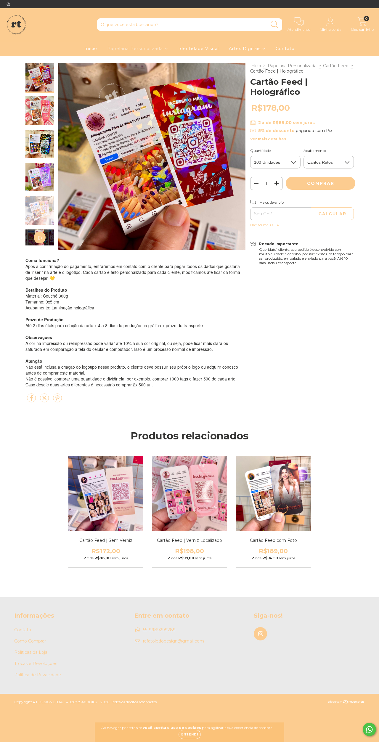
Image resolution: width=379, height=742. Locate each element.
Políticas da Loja (30, 652)
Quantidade (260, 150)
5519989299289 (159, 629)
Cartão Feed (336, 65)
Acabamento (314, 150)
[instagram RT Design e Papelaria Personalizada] (8, 4)
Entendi (189, 734)
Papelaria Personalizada (135, 48)
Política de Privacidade (37, 674)
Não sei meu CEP (265, 225)
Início (90, 48)
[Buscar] (275, 25)
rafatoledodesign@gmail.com (173, 641)
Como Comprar (30, 641)
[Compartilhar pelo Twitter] (45, 400)
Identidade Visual (198, 48)
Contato (285, 48)
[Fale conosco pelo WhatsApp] (369, 729)
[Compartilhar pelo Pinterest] (57, 400)
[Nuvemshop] (346, 702)
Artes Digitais (245, 48)
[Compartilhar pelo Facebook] (32, 400)
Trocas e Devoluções (35, 663)
